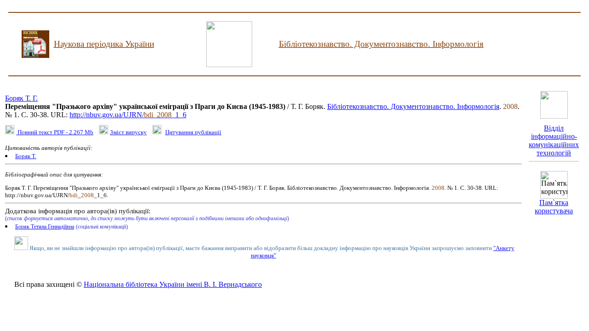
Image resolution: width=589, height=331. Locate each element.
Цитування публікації (193, 132)
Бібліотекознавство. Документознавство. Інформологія (413, 106)
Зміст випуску (128, 132)
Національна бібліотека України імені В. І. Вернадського (173, 284)
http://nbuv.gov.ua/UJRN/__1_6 (127, 115)
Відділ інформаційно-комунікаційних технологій (554, 140)
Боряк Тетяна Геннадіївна (44, 226)
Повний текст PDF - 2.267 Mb (54, 132)
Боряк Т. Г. (21, 98)
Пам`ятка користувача (554, 207)
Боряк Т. (25, 156)
